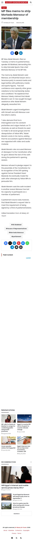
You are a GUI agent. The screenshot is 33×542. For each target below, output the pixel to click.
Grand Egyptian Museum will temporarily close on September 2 (21, 496)
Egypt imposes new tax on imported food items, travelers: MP (23, 448)
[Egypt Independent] (16, 2)
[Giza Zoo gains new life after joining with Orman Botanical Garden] (6, 505)
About (5, 530)
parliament (17, 236)
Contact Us (18, 530)
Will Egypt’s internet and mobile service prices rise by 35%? (14, 486)
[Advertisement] (16, 334)
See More (16, 514)
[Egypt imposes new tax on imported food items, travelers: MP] (24, 440)
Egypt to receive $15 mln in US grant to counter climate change (24, 426)
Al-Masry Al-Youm (9, 22)
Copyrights (26, 530)
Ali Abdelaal (17, 225)
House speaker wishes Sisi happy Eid (8, 447)
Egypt (4, 8)
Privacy (14, 533)
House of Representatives (17, 229)
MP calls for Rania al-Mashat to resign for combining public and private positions (8, 427)
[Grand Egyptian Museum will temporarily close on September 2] (6, 497)
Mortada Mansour (17, 232)
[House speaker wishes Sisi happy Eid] (8, 440)
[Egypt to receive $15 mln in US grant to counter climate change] (24, 418)
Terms (19, 533)
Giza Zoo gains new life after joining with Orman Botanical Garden (21, 505)
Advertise (11, 530)
